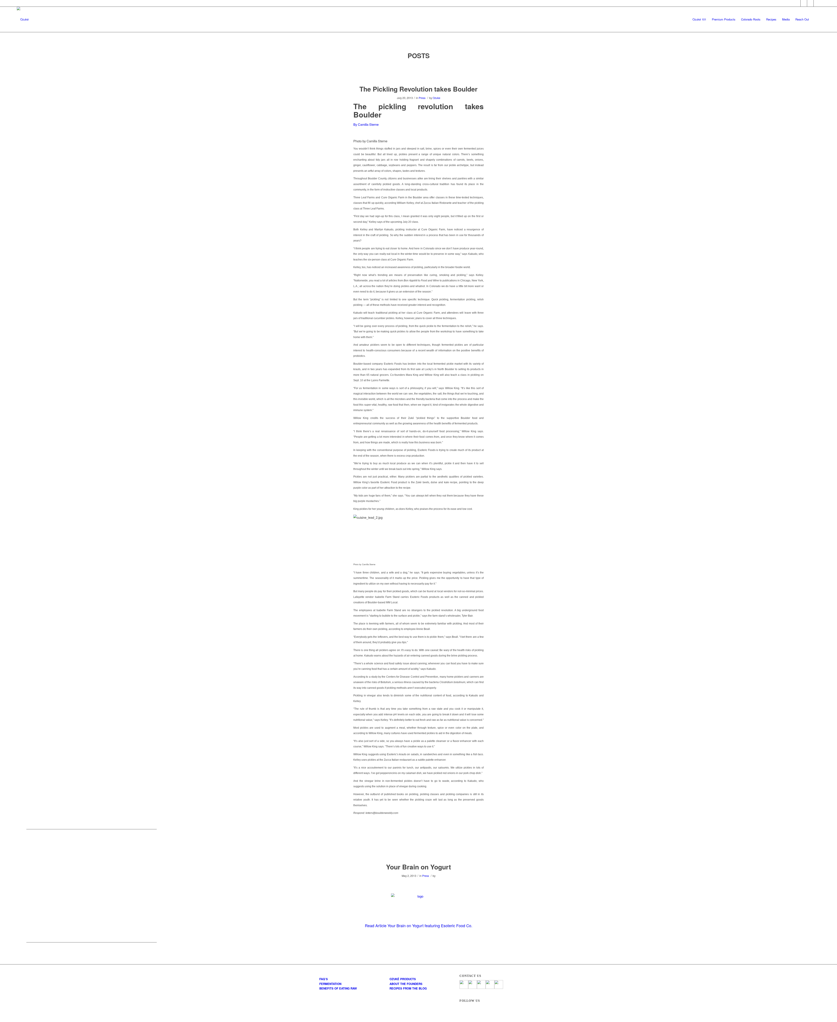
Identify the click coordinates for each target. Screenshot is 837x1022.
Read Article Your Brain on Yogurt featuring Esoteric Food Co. (418, 925)
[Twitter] (804, 3)
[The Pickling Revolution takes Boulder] (418, 72)
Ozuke (436, 98)
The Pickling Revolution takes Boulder (418, 89)
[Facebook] (797, 3)
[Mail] (817, 3)
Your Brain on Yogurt (418, 866)
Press (422, 98)
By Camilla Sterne (366, 124)
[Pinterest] (810, 3)
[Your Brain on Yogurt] (418, 850)
